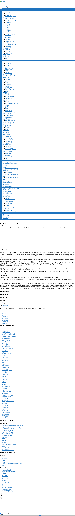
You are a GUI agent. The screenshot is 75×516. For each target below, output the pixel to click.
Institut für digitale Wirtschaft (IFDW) (8, 216)
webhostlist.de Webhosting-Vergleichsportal (10, 207)
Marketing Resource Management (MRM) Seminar (11, 103)
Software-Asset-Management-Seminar (9, 148)
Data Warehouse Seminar (5, 409)
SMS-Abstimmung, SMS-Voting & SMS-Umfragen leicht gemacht (10, 432)
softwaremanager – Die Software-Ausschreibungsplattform (10, 161)
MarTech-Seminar (7, 101)
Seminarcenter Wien (7, 157)
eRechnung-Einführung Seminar (9, 98)
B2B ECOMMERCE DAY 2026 (9, 68)
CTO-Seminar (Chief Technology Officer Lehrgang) (8, 334)
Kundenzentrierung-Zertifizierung (9, 46)
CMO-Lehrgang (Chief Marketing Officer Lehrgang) (10, 76)
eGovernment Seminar (8, 150)
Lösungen (3, 187)
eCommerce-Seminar (6, 77)
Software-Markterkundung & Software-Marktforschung (10, 163)
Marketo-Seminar (4, 377)
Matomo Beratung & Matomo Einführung (7, 487)
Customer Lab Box (9, 25)
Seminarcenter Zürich (7, 158)
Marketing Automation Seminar (7, 113)
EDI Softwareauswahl (6, 181)
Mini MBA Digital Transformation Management (11, 152)
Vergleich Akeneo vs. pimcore (5, 449)
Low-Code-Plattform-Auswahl (9, 164)
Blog (2, 212)
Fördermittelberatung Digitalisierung (9, 53)
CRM (4, 460)
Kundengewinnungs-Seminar (5, 404)
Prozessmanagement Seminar (5, 414)
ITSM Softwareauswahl (5, 320)
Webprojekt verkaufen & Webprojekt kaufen (10, 55)
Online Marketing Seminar (8, 104)
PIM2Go (6, 58)
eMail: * (1, 501)
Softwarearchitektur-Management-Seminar (10, 147)
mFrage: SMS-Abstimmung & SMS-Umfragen (11, 202)
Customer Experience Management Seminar (10, 120)
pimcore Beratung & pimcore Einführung (7, 486)
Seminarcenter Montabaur (5, 418)
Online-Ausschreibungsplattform (9, 203)
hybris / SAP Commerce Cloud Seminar (10, 89)
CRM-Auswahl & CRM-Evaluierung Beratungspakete (11, 169)
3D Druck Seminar (7, 83)
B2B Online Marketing (8, 36)
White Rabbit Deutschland (5, 478)
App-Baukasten (7, 198)
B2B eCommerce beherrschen (5, 447)
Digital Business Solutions (6, 17)
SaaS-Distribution (4, 485)
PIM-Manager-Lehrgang (8, 125)
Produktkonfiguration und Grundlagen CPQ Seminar (11, 128)
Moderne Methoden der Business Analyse (7, 435)
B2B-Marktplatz (7, 208)
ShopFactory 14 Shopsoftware (5, 479)
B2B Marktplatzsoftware (5, 475)
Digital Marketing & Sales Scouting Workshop (10, 34)
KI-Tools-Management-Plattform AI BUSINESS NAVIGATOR (11, 188)
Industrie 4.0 (3, 438)
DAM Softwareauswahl (6, 176)
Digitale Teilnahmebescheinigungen (7, 193)
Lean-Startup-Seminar (7, 143)
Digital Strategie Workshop (8, 51)
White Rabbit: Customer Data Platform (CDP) (7, 433)
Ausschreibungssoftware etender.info (9, 41)
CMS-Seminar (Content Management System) (9, 119)
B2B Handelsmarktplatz (5, 476)
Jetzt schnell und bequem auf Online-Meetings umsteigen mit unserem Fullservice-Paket (13, 429)
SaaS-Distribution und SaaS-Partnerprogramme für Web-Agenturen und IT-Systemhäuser (13, 427)
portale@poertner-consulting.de (49, 298)
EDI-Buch (6, 91)
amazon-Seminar (4, 382)
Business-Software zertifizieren (8, 295)
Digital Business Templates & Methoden (7, 470)
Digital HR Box (9, 30)
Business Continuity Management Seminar (10, 149)
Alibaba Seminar (7, 86)
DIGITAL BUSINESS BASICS (9, 19)
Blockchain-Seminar (7, 81)
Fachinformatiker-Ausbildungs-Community (10, 211)
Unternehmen (3, 213)
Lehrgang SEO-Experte (5, 398)
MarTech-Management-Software (7, 192)
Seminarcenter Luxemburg (8, 156)
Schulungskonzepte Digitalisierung (6, 330)
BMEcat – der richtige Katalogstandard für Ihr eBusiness (9, 444)
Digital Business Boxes (8, 22)
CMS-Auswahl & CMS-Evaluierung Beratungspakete (11, 174)
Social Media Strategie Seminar (6, 411)
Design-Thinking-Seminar (5, 413)
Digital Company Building (6, 54)
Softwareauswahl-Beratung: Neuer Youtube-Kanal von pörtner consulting (11, 426)
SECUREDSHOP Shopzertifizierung (6, 482)
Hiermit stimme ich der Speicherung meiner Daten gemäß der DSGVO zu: (10, 513)
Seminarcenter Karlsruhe (8, 155)
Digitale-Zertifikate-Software (8, 43)
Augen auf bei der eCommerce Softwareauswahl (8, 450)
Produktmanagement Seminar (5, 415)
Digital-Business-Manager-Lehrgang (6, 390)
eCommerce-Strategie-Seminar (9, 80)
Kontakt (3, 464)
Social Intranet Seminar (6, 132)
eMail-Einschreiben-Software (8, 200)
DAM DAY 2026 (7, 65)
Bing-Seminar (3, 380)
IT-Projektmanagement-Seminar (9, 141)
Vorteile (4, 214)
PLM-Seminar (3, 355)
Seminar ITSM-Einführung (8, 142)
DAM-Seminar (4, 350)
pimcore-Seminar (4, 378)
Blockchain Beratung (7, 52)
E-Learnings (4, 61)
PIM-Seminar (5, 124)
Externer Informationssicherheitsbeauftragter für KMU (11, 14)
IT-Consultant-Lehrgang (8, 140)
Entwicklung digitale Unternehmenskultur (10, 62)
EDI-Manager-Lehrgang (8, 90)
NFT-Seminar (6, 82)
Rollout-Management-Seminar (8, 145)
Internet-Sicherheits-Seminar (8, 121)
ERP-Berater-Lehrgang (8, 93)
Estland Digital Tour (4, 417)
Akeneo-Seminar (7, 127)
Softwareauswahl (4, 160)
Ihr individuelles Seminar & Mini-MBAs (8, 151)
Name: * (1, 498)
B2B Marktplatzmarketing (8, 37)
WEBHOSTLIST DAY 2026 (8, 69)
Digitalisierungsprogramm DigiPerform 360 (10, 20)
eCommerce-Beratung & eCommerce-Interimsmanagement (9, 471)
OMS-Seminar (7, 94)
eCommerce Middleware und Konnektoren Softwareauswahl (12, 171)
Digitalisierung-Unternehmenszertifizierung (10, 44)
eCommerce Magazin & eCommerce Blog (7, 489)
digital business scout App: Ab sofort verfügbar (9, 459)
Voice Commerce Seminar (8, 84)
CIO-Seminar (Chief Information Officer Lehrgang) (9, 75)
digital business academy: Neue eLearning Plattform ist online (9, 430)
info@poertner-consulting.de (5, 305)
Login (2, 219)
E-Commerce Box (9, 26)
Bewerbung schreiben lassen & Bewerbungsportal (13, 209)
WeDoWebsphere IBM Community (9, 210)
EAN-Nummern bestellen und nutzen (6, 448)
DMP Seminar (7, 106)
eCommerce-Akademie (5, 484)
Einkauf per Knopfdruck (5, 442)
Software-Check (5, 165)
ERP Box (8, 27)
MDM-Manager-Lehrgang (8, 95)
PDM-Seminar (7, 126)
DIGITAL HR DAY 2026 (8, 71)
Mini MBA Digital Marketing (8, 153)
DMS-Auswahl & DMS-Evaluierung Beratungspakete (11, 178)
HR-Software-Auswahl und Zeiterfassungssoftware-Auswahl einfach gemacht (11, 428)
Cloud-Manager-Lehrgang (5, 393)
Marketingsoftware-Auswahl (7, 180)
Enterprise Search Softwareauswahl (7, 182)
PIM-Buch (6, 129)
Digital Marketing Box (9, 23)
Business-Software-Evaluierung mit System (7, 431)
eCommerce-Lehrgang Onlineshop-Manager (7, 395)
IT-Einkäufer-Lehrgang (8, 146)
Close (1, 497)
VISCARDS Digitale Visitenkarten (9, 197)
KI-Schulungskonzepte (5, 331)
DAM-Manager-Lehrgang (8, 123)
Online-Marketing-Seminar (5, 402)
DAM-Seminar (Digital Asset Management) (8, 122)
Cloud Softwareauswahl (6, 184)
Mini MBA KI (3, 399)
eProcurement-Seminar (6, 130)
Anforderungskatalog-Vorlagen (7, 162)
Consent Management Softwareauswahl (7, 323)
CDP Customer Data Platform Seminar (6, 340)
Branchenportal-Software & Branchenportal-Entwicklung (9, 491)
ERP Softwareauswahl (6, 167)
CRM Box (8, 28)
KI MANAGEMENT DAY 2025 (9, 72)
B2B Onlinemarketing (6, 462)
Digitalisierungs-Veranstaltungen (7, 64)
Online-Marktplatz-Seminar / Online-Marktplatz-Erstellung (9, 336)
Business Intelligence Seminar (5, 410)
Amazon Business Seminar (8, 87)
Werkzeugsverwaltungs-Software (9, 201)
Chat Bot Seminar (4, 364)
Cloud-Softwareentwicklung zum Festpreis (7, 490)
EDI (3, 461)
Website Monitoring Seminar (8, 111)
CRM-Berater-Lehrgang (8, 102)
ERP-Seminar (5, 92)
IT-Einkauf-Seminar (7, 131)
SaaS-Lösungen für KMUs (6, 196)
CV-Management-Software (6, 194)
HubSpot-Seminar (7, 118)
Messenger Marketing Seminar (9, 107)
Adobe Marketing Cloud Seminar (9, 109)
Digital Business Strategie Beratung (7, 11)
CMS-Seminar (3, 352)
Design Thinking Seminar (8, 136)
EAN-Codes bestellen (7, 205)
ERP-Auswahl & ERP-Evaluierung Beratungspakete (11, 168)
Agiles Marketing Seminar (8, 114)
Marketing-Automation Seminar (6, 346)
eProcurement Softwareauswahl (7, 179)
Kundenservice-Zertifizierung (8, 45)
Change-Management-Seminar (7, 134)
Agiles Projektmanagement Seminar (6, 386)
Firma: (1, 504)
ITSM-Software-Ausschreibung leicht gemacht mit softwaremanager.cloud (12, 463)
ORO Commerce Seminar (8, 88)
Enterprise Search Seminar (8, 133)
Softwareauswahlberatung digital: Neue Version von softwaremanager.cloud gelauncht (12, 425)
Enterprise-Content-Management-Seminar (10, 96)
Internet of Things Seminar (8, 137)
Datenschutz (3, 465)
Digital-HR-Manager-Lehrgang (9, 139)
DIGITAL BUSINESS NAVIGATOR (9, 18)
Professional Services (6, 56)
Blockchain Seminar (4, 361)
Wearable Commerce (4, 440)
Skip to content (2, 0)
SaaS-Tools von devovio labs (7, 189)
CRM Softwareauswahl (5, 314)
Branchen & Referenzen (6, 215)
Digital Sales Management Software (7, 191)
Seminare (3, 60)
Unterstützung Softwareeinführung (7, 186)
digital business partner (5, 480)
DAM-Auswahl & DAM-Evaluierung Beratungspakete (12, 177)
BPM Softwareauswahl (6, 183)
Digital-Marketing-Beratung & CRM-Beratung (9, 33)
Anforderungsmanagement (8, 50)
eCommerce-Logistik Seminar (8, 85)
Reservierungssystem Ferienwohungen (10, 199)
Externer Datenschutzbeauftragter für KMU (10, 16)
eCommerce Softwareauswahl (7, 170)
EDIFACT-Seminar (4, 446)
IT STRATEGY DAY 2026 (8, 73)
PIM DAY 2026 (7, 66)
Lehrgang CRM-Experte (5, 397)
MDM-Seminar (4, 384)
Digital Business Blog (6, 218)
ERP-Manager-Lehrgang (5, 343)
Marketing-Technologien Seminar (7, 100)
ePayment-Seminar (7, 79)
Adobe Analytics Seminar (5, 374)
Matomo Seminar (7, 108)
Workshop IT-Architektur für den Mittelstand (7, 445)
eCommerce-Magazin (11, 298)
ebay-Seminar (3, 381)
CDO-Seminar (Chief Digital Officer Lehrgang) (9, 74)
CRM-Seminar (4, 339)
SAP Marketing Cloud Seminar (9, 110)
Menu (1, 8)
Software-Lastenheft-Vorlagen (7, 195)
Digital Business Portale (6, 206)
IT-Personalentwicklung (8, 63)
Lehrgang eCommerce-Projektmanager (6, 396)
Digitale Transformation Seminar (6, 412)
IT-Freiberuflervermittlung (6, 49)
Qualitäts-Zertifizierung (8, 47)
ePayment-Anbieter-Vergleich (8, 172)
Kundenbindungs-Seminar (8, 117)
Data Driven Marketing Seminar (9, 115)
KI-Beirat (6, 13)
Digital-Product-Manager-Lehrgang (9, 138)
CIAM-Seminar (7, 105)
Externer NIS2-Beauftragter (8, 15)
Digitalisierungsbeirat (7, 12)
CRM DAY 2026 (7, 67)
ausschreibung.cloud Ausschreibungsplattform (7, 477)
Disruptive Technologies (5, 437)
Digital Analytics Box (9, 24)
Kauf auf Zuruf (4, 441)
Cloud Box (8, 31)
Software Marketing (7, 39)
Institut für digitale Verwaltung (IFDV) (8, 217)
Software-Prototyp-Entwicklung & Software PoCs (9, 42)
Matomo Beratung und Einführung (9, 38)
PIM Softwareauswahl (6, 175)
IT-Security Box (9, 32)
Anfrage (1, 494)
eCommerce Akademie (6, 159)
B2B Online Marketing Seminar (6, 338)
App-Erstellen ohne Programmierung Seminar (10, 112)
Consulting (3, 10)
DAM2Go (6, 57)
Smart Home (3, 439)
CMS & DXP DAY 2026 (8, 70)
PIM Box (8, 29)
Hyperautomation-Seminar (8, 99)
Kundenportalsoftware (8, 35)
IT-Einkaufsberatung (6, 48)
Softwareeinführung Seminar (7, 144)
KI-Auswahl (5, 166)
